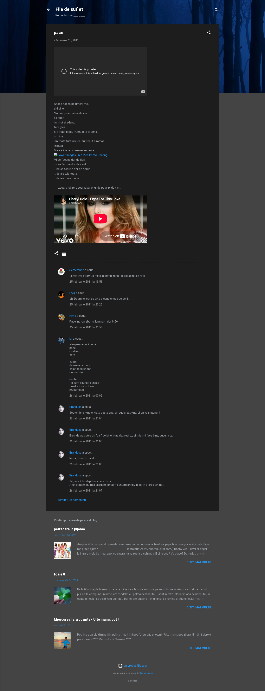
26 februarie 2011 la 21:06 (85, 464)
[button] (208, 33)
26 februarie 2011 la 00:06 (85, 395)
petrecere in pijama (69, 529)
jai (70, 338)
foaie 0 (59, 574)
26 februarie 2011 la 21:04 (85, 418)
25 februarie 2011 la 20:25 (85, 304)
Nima (72, 315)
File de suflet (69, 9)
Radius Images (146, 673)
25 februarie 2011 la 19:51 (85, 281)
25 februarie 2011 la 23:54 (85, 327)
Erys (72, 293)
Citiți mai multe (198, 562)
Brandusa (75, 407)
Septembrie (76, 270)
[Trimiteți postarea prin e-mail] (64, 255)
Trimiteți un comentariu (72, 500)
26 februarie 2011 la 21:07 (85, 490)
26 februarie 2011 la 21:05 (85, 441)
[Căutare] (216, 10)
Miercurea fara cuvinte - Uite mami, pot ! (86, 619)
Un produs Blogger (135, 665)
